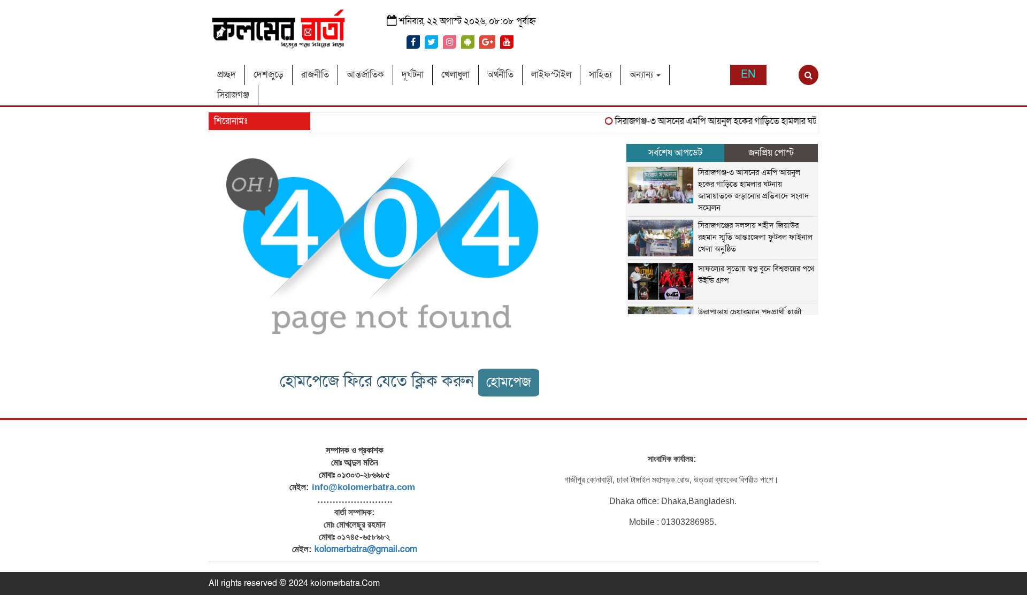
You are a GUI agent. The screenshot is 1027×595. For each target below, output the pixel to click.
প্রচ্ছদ (226, 74)
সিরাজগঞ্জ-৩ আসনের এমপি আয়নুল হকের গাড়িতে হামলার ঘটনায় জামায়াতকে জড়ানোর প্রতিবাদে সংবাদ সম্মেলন (791, 121)
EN (748, 74)
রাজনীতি (315, 74)
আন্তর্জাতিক (365, 74)
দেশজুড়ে (268, 74)
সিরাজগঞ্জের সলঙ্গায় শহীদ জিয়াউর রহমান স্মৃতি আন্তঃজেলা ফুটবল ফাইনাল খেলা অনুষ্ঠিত (755, 237)
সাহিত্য (600, 74)
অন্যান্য (642, 74)
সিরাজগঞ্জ (233, 95)
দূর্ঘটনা (413, 74)
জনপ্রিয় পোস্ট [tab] (771, 153)
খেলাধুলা (455, 74)
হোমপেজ (508, 382)
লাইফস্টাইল (551, 74)
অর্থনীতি (500, 74)
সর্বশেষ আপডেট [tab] (675, 153)
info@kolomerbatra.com (363, 487)
